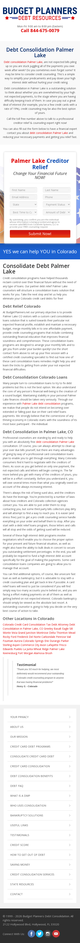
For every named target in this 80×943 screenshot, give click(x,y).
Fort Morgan (25, 653)
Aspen (16, 645)
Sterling (7, 645)
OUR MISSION (19, 736)
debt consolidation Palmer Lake (49, 133)
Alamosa (39, 653)
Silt (71, 628)
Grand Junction (27, 632)
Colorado (8, 624)
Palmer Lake (57, 649)
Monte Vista (10, 632)
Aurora (18, 641)
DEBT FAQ (16, 786)
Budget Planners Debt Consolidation (46, 916)
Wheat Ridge (41, 649)
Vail (69, 637)
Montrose (42, 632)
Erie (46, 641)
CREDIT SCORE (19, 845)
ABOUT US (16, 727)
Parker (65, 641)
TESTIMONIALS (19, 835)
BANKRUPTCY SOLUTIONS (26, 815)
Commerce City (30, 645)
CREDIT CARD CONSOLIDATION (30, 766)
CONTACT (16, 894)
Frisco (62, 645)
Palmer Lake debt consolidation (41, 403)
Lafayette (52, 645)
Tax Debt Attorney (57, 624)
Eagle (65, 628)
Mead (71, 632)
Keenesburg (10, 653)
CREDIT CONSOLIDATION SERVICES (32, 874)
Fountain (8, 641)
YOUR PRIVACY (19, 717)
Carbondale (48, 637)
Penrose (61, 637)
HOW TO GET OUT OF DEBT (27, 854)
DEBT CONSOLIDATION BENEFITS (31, 776)
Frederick (22, 637)
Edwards (8, 649)
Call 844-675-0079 (40, 30)
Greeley (48, 628)
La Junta (28, 649)
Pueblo (18, 649)
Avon (43, 645)
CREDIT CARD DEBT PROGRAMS (30, 746)
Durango (55, 641)
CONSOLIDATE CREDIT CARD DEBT (32, 756)
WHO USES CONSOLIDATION (28, 805)
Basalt (57, 628)
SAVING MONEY (20, 864)
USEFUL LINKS (19, 825)
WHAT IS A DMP (20, 795)
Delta (52, 632)
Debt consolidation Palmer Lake (23, 62)
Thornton (62, 632)
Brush (48, 653)
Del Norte (35, 637)
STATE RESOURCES (22, 884)
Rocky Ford (9, 637)
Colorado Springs (33, 641)
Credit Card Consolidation (30, 624)
